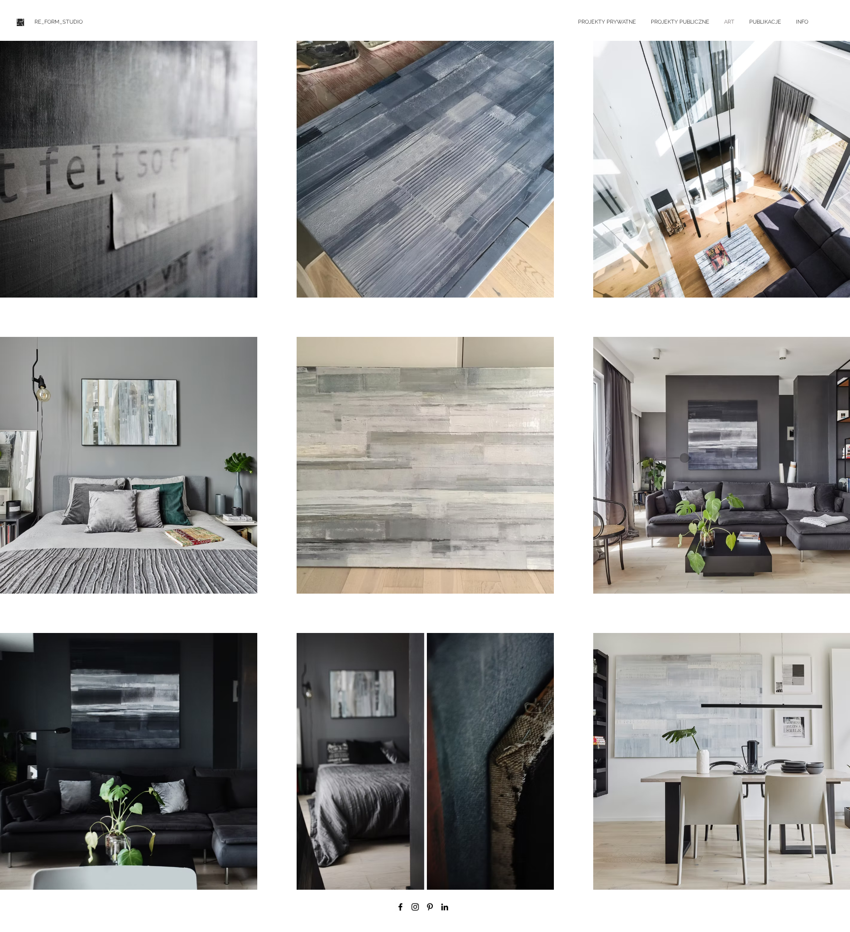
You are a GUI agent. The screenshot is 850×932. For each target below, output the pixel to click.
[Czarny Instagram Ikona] (415, 907)
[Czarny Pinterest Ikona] (430, 907)
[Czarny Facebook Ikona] (400, 907)
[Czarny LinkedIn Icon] (445, 907)
